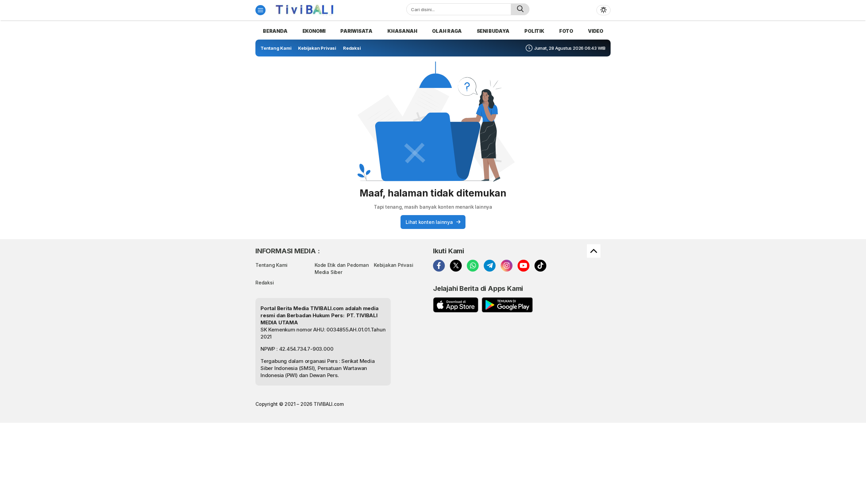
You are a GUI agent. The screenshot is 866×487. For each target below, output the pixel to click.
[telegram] (490, 266)
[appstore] (455, 304)
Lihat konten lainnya (429, 222)
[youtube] (523, 266)
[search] (520, 9)
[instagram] (506, 266)
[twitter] (456, 266)
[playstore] (507, 304)
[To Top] (593, 251)
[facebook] (439, 266)
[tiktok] (540, 266)
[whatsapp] (473, 266)
